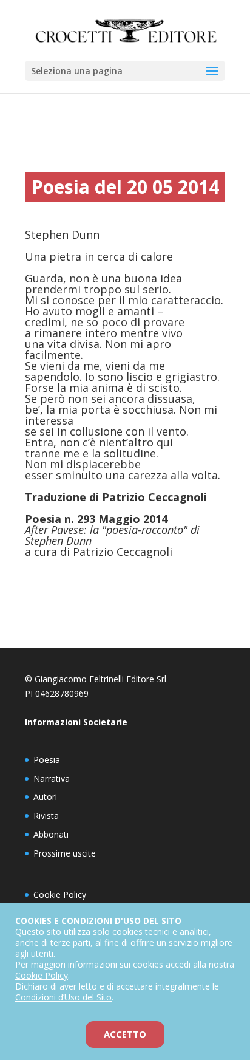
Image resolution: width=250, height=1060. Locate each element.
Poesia (46, 759)
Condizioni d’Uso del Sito (63, 997)
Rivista (46, 815)
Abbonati (51, 834)
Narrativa (51, 778)
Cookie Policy (59, 894)
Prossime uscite (64, 853)
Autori (45, 796)
